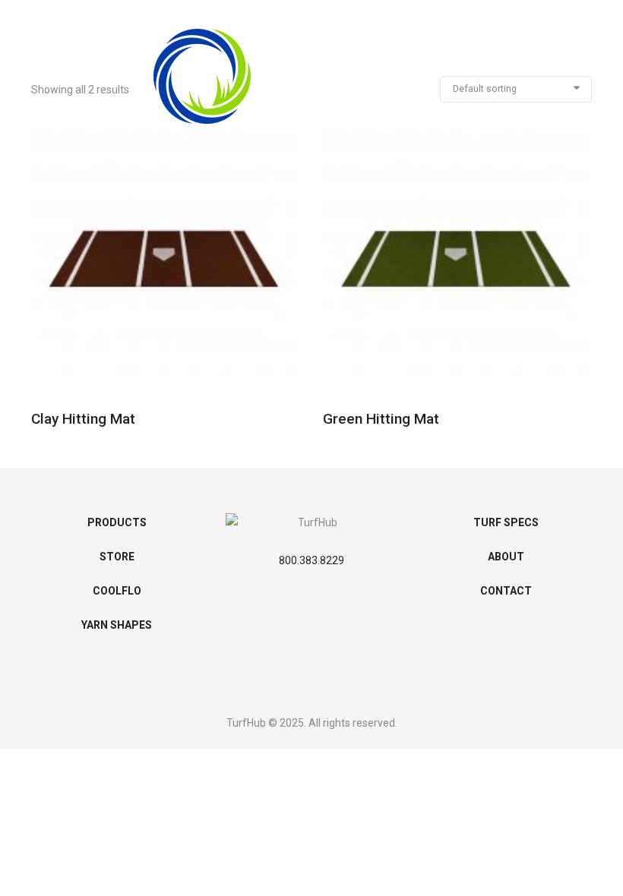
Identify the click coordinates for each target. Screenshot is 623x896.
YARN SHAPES (116, 625)
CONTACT (506, 591)
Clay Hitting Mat (83, 418)
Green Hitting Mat (381, 418)
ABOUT (506, 557)
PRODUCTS (117, 522)
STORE (117, 557)
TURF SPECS (506, 522)
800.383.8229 (311, 560)
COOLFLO (117, 591)
